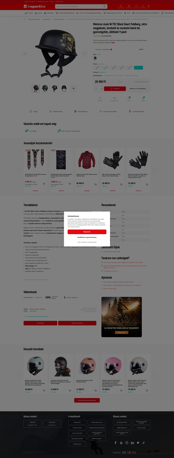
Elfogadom (87, 232)
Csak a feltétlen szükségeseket (87, 242)
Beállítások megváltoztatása (87, 237)
